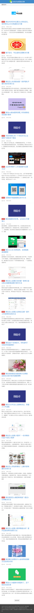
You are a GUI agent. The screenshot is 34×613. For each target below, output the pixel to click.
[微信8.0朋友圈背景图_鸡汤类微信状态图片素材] (17, 104)
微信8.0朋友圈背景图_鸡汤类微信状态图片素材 (15, 113)
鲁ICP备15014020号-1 (20, 606)
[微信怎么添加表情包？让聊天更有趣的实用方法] (17, 458)
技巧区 (3, 21)
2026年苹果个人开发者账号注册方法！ (15, 168)
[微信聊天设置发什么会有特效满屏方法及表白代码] (17, 551)
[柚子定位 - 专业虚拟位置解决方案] (17, 44)
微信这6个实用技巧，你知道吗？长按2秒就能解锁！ (15, 344)
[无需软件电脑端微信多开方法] (17, 189)
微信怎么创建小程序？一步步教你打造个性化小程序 (15, 436)
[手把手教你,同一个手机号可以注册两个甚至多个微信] (17, 128)
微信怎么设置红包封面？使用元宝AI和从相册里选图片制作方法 (15, 282)
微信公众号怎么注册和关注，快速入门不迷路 (15, 405)
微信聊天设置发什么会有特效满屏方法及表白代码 (15, 560)
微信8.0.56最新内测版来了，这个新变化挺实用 (15, 583)
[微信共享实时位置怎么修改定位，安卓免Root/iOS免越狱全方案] (17, 13)
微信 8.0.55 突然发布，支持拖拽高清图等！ (15, 251)
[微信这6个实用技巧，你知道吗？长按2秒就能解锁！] (17, 334)
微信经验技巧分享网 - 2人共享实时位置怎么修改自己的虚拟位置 (17, 1)
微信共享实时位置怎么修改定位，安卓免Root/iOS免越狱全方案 (15, 23)
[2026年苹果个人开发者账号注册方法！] (17, 158)
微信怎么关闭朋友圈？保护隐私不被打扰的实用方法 (15, 82)
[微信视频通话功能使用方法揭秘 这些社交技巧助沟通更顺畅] (17, 365)
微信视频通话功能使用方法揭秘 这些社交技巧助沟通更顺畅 (15, 374)
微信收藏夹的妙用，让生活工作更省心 (15, 220)
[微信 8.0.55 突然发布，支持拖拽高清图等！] (17, 242)
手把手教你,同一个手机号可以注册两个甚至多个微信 (15, 137)
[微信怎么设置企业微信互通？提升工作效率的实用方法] (17, 303)
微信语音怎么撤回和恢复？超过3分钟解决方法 (15, 498)
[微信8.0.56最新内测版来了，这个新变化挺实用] (17, 574)
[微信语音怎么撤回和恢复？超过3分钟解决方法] (17, 489)
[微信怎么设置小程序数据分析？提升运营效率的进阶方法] (17, 520)
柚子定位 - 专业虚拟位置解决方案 (17, 52)
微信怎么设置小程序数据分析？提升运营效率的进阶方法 (15, 529)
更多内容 (17, 600)
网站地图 (27, 606)
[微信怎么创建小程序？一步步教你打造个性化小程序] (17, 427)
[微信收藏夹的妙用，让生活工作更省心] (17, 211)
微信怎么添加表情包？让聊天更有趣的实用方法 (15, 467)
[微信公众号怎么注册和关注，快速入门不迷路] (17, 396)
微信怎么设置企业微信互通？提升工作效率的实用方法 (15, 313)
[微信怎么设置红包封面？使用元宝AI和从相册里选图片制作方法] (17, 273)
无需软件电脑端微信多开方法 (16, 198)
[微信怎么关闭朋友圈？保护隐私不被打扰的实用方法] (17, 73)
